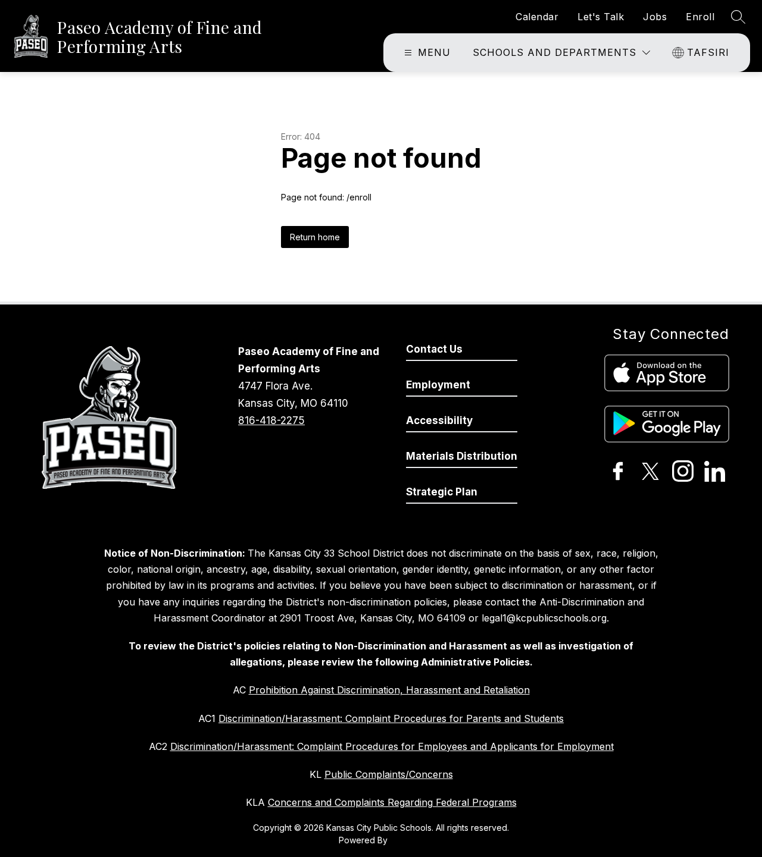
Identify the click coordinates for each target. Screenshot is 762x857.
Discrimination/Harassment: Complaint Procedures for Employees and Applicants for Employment (392, 746)
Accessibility (439, 420)
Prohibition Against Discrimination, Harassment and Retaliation (389, 690)
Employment (438, 385)
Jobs (655, 17)
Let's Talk (600, 17)
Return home (315, 237)
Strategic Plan (441, 492)
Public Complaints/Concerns (388, 774)
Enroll (700, 17)
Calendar (537, 17)
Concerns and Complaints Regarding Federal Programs (392, 802)
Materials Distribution (461, 456)
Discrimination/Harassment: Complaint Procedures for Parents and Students (391, 718)
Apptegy (407, 840)
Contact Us (434, 349)
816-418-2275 (271, 420)
